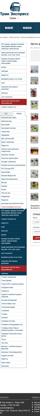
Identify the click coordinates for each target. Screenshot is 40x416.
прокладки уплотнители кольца (12, 203)
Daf (9, 27)
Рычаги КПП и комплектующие (12, 284)
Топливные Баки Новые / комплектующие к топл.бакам (12, 329)
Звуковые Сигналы (8, 155)
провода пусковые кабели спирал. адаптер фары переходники (10, 61)
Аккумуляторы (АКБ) (8, 118)
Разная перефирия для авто (11, 207)
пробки (3, 67)
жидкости (4, 75)
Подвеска (4, 200)
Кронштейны (5, 172)
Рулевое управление (8, 277)
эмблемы (4, 71)
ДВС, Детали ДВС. (8, 138)
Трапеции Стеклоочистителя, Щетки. (11, 335)
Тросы (3, 339)
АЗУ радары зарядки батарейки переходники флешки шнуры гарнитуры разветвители (12, 46)
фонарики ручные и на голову (11, 79)
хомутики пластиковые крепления (9, 88)
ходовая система (7, 356)
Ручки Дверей (6, 280)
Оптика (3, 189)
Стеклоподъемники (8, 307)
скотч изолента (6, 97)
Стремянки (5, 311)
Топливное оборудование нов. (12, 324)
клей (3, 83)
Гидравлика (5, 135)
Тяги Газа (4, 343)
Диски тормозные (7, 142)
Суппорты (4, 317)
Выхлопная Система (8, 128)
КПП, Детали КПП (7, 169)
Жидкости (5, 145)
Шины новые (5, 362)
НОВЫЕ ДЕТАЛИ (14, 37)
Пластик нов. (5, 193)
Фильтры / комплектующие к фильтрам (11, 347)
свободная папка (7, 287)
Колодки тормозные (8, 162)
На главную (4, 37)
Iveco (27, 27)
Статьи (36, 411)
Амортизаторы (6, 121)
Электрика (5, 366)
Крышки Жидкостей (8, 176)
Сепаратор (5, 291)
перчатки (4, 93)
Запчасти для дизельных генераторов (10, 150)
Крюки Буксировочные (9, 179)
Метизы (4, 182)
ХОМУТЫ (4, 359)
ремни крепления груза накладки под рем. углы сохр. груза (13, 54)
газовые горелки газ (8, 107)
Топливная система (8, 321)
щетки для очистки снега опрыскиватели (10, 102)
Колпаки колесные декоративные (13, 165)
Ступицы (4, 314)
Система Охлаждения (9, 300)
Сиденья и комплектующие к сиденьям (11, 295)
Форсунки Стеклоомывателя (11, 352)
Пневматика (5, 196)
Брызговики (5, 125)
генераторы (5, 132)
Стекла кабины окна (8, 304)
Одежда (4, 186)
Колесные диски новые (9, 158)
